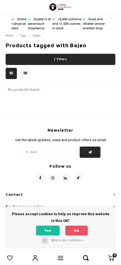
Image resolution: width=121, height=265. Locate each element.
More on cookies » (67, 240)
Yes (47, 230)
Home (9, 35)
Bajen (37, 35)
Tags (23, 35)
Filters (62, 59)
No (76, 230)
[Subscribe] (90, 152)
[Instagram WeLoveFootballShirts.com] (53, 178)
